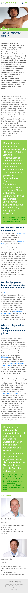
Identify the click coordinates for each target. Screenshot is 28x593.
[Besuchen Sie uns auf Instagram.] (15, 590)
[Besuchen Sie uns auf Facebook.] (12, 590)
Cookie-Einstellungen (14, 586)
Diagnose (4, 357)
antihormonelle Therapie (10, 393)
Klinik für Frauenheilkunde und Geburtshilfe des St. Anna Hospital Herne (13, 568)
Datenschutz (19, 584)
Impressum (9, 584)
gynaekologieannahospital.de (12, 574)
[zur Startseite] (14, 582)
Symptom (7, 293)
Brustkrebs (21, 233)
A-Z (14, 587)
